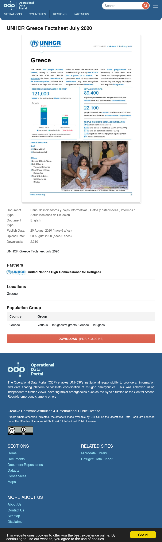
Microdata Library (94, 453)
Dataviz (13, 470)
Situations (13, 14)
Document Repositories (25, 464)
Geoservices (17, 476)
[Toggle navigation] (155, 5)
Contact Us (16, 510)
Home (12, 453)
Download (81, 338)
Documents (16, 458)
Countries (37, 14)
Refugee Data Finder (96, 458)
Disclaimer (16, 521)
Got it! (143, 534)
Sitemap (14, 515)
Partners (81, 14)
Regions (59, 14)
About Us (15, 504)
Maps (12, 481)
